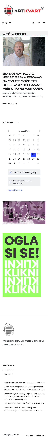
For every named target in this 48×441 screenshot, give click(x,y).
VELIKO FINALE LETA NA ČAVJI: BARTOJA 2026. (24, 403)
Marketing (8, 374)
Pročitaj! (12, 104)
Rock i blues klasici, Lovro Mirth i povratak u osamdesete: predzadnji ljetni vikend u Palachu (23, 409)
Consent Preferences (35, 435)
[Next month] (39, 131)
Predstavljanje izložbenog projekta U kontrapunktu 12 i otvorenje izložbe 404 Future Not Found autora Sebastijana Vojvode (24, 396)
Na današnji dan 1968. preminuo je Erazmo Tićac (24, 382)
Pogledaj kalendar (15, 190)
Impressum (9, 370)
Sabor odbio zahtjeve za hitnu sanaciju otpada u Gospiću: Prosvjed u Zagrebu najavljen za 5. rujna (24, 387)
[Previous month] (8, 131)
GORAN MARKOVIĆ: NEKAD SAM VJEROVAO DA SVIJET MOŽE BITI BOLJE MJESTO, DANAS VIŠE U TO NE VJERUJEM (23, 80)
